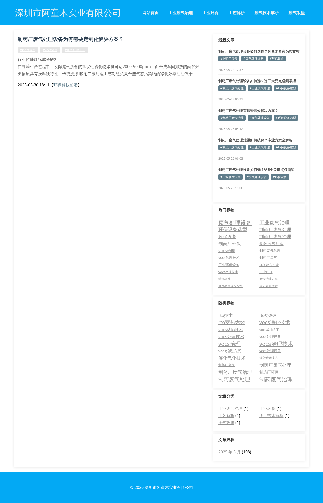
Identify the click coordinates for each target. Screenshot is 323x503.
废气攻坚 (297, 12)
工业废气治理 (181, 12)
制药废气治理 (270, 250)
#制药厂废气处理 (232, 88)
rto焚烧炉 (267, 315)
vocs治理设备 (270, 350)
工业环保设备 (228, 264)
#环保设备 (277, 58)
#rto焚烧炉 (27, 50)
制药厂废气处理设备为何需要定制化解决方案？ (71, 39)
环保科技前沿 (65, 85)
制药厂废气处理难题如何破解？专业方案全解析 (255, 140)
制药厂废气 (268, 257)
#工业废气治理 (260, 88)
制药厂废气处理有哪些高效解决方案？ (248, 110)
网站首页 (151, 12)
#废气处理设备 (254, 58)
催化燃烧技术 (268, 358)
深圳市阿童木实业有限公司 (169, 487)
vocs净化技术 (274, 322)
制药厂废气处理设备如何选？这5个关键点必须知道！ (256, 169)
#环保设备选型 (286, 88)
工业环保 (211, 12)
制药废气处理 (271, 243)
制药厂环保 (229, 243)
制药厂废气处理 (275, 229)
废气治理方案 (268, 279)
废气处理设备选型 (230, 286)
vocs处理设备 (270, 336)
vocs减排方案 (269, 329)
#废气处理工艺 (75, 50)
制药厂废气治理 (275, 236)
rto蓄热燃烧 (231, 322)
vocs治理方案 (229, 350)
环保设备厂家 (269, 265)
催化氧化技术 (268, 286)
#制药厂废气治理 (232, 118)
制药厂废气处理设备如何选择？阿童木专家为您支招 (259, 51)
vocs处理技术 (228, 272)
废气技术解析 (267, 12)
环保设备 (227, 236)
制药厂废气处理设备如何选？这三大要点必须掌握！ (259, 80)
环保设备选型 (232, 229)
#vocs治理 (50, 50)
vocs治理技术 (229, 257)
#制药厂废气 (228, 58)
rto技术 (225, 315)
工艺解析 (237, 12)
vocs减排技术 (230, 329)
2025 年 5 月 (229, 452)
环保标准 (224, 279)
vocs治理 (226, 250)
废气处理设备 (235, 222)
